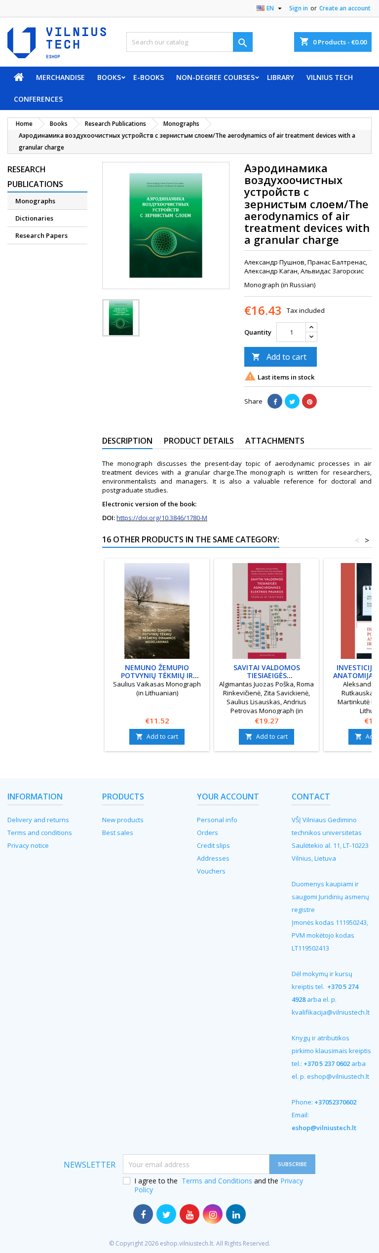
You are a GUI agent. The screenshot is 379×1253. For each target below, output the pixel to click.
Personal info (217, 819)
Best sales (117, 832)
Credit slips (213, 845)
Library (280, 77)
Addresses (213, 858)
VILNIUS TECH (329, 77)
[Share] (274, 401)
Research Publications (35, 177)
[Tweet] (292, 401)
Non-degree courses (215, 77)
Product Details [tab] (199, 440)
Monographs (35, 200)
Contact (311, 796)
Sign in (298, 8)
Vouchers (211, 871)
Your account (228, 796)
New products (123, 819)
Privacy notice (28, 845)
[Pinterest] (309, 401)
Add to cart (279, 356)
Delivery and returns (38, 819)
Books (109, 77)
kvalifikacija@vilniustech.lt (331, 1012)
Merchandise (60, 77)
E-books (148, 77)
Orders (207, 832)
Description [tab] (127, 440)
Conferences (38, 99)
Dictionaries (34, 218)
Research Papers (41, 235)
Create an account (345, 8)
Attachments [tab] (274, 440)
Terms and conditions (39, 832)
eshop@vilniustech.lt (338, 1076)
